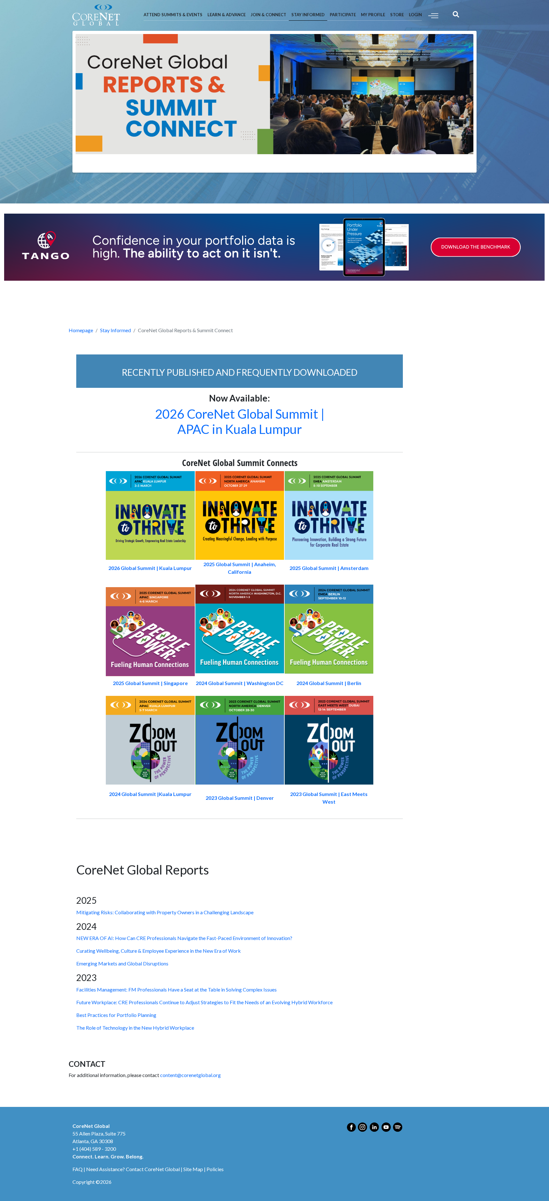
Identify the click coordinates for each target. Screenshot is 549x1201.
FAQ (77, 1169)
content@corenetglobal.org (190, 1075)
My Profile (373, 14)
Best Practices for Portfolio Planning (116, 1015)
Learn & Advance (226, 14)
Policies (215, 1169)
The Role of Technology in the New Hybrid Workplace (135, 1028)
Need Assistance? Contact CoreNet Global (133, 1169)
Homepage (81, 330)
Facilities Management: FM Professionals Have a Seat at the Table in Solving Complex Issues (176, 989)
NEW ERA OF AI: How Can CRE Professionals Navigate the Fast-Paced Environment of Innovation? (184, 938)
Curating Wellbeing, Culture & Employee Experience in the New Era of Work (158, 951)
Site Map (193, 1169)
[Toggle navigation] (433, 15)
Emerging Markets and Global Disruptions (122, 963)
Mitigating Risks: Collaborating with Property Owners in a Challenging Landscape (165, 912)
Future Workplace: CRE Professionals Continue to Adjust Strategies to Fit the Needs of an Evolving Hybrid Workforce (204, 1002)
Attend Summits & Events (173, 14)
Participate (343, 14)
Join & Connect (268, 14)
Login (415, 14)
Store (397, 14)
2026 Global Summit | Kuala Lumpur (150, 568)
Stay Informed (308, 14)
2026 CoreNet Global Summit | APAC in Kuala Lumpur (239, 421)
